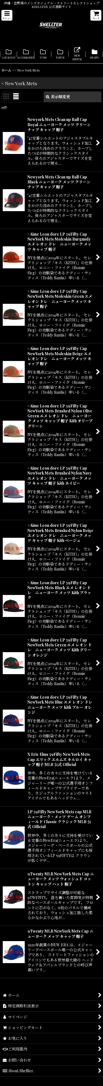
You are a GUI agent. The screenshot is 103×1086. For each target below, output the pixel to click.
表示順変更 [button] (60, 96)
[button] (6, 15)
